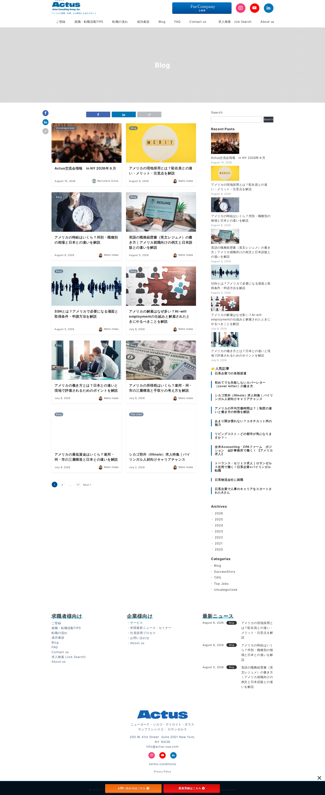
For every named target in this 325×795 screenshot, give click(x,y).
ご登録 (56, 623)
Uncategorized (225, 589)
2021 (218, 543)
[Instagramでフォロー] (240, 8)
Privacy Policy (162, 771)
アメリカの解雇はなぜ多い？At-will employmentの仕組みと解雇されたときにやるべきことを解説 (241, 319)
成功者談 (58, 637)
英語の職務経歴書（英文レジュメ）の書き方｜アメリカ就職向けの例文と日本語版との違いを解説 (240, 252)
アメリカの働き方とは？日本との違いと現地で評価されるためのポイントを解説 (240, 353)
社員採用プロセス (143, 633)
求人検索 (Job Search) (69, 657)
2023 (219, 531)
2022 (219, 537)
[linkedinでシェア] (46, 122)
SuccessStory (224, 571)
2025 (219, 519)
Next (86, 484)
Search (217, 112)
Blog (217, 565)
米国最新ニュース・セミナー (151, 628)
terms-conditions (162, 764)
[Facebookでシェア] (46, 113)
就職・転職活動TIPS (66, 628)
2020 (219, 549)
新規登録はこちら (190, 788)
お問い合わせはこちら (132, 788)
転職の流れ (60, 633)
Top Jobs (221, 583)
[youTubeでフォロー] (255, 8)
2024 (219, 525)
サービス (136, 623)
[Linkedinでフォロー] (268, 8)
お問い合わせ (139, 638)
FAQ (55, 647)
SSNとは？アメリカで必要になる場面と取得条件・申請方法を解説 (241, 286)
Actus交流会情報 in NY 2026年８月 (238, 158)
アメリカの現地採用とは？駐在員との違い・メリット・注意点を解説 (239, 187)
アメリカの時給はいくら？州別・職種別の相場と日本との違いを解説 (240, 218)
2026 (219, 513)
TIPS (217, 577)
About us (59, 661)
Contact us (60, 652)
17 (78, 484)
